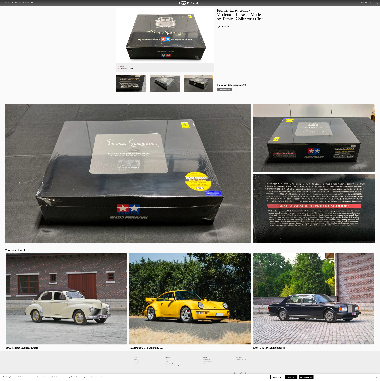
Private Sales (24, 3)
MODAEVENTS (168, 363)
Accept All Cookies (306, 377)
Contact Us (137, 363)
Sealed (14, 3)
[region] (190, 377)
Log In (372, 3)
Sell (32, 3)
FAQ (165, 359)
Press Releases (207, 361)
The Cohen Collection (227, 84)
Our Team (136, 361)
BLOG (204, 363)
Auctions (6, 3)
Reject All (291, 377)
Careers (166, 361)
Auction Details (224, 89)
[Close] (377, 377)
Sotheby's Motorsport (171, 365)
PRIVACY (239, 357)
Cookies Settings (241, 359)
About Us (136, 359)
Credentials (206, 359)
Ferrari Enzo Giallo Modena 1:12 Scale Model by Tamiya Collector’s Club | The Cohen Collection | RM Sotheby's (190, 2)
